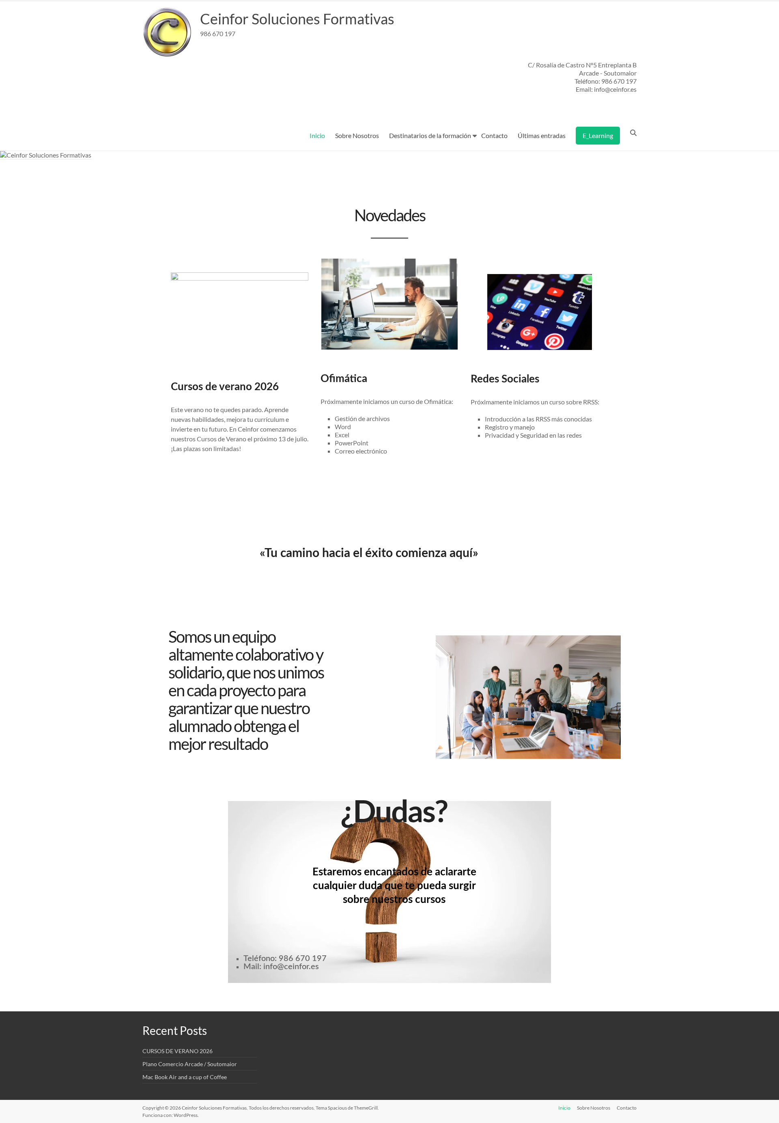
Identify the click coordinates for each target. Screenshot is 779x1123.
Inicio (317, 135)
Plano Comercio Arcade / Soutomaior (189, 1063)
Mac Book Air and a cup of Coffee (184, 1076)
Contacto (494, 135)
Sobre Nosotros (357, 135)
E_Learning (598, 135)
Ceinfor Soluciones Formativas (297, 19)
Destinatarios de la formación (430, 135)
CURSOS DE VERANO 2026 (177, 1050)
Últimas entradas (542, 135)
